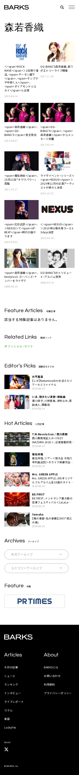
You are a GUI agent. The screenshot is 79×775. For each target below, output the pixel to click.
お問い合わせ (52, 676)
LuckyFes (10, 727)
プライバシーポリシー (58, 693)
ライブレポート (14, 701)
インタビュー (12, 693)
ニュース (9, 676)
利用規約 (49, 684)
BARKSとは (51, 667)
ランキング (11, 684)
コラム (8, 710)
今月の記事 (11, 667)
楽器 (7, 719)
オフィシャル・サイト (18, 346)
